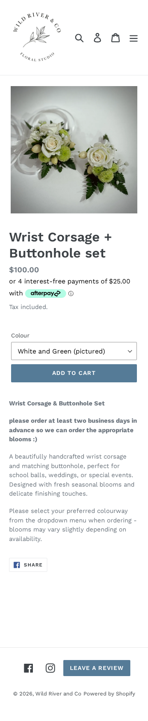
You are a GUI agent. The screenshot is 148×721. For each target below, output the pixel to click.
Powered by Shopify (109, 694)
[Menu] (134, 37)
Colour (20, 335)
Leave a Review (97, 668)
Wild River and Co (58, 694)
